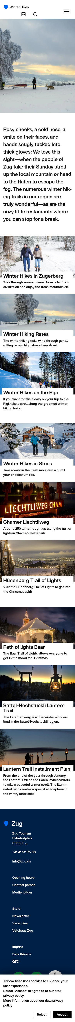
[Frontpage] (5, 7)
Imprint (17, 946)
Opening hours (23, 877)
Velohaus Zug (22, 930)
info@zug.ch (21, 861)
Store (16, 908)
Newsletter (20, 915)
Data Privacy (21, 954)
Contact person (23, 884)
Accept (62, 1014)
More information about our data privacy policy (33, 1003)
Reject (42, 1014)
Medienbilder (22, 892)
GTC (15, 961)
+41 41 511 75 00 (24, 852)
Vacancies (20, 923)
